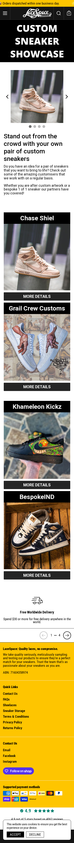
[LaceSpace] (37, 13)
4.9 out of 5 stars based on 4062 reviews (37, 819)
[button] (58, 13)
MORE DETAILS (37, 296)
